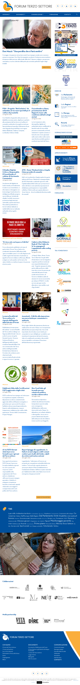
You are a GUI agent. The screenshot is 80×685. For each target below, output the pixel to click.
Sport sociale (24, 526)
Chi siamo (5, 14)
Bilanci (4, 659)
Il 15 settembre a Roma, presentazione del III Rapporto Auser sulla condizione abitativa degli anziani (41, 113)
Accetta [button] (39, 682)
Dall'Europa (25, 516)
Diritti (56, 516)
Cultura (18, 516)
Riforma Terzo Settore (64, 524)
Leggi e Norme (32, 654)
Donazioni (17, 518)
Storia (4, 655)
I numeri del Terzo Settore (35, 652)
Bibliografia (31, 656)
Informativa (45, 682)
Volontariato (48, 526)
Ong (72, 521)
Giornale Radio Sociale (60, 651)
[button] (6, 38)
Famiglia (53, 518)
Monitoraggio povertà (61, 521)
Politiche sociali (16, 523)
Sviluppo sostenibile (37, 526)
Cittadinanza (47, 513)
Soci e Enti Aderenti (7, 651)
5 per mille (11, 513)
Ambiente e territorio (23, 513)
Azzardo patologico (34, 513)
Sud (31, 526)
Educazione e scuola (35, 518)
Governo (71, 518)
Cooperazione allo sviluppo (66, 513)
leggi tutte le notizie (43, 497)
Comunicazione (36, 14)
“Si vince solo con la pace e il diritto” (15, 242)
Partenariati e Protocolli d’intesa (10, 653)
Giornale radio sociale (63, 132)
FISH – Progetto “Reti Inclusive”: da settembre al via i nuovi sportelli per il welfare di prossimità (16, 111)
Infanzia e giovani (23, 521)
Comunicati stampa (59, 647)
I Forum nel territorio (7, 649)
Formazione (54, 14)
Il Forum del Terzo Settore (9, 647)
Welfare (55, 526)
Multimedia (57, 653)
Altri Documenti (32, 658)
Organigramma (6, 657)
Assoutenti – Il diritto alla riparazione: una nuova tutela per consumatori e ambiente (36, 318)
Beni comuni (41, 513)
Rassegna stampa (58, 649)
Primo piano (39, 524)
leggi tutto (46, 69)
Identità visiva (57, 657)
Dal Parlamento (46, 516)
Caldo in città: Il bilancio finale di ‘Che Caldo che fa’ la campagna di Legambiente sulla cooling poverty (41, 246)
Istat (38, 521)
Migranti (47, 521)
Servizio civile (15, 526)
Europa (50, 518)
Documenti (20, 14)
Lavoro (42, 521)
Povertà (23, 523)
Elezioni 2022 (44, 518)
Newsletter (57, 655)
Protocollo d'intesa (51, 523)
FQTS (65, 518)
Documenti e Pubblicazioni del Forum (37, 647)
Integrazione (33, 521)
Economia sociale (25, 518)
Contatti (67, 14)
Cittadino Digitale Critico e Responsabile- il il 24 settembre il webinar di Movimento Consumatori (11, 174)
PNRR (10, 523)
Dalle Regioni (34, 516)
